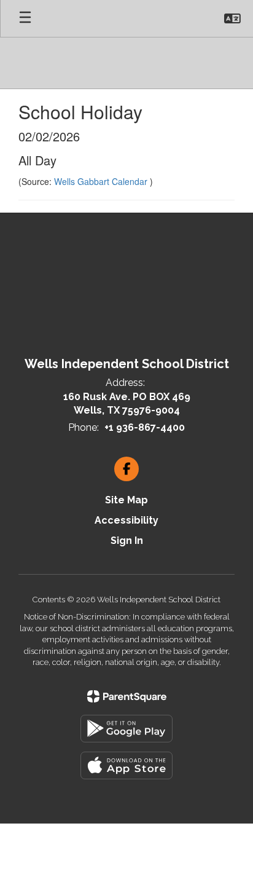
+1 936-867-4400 (144, 427)
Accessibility (126, 520)
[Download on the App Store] (126, 765)
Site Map (126, 500)
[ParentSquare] (126, 696)
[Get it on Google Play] (126, 728)
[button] (232, 18)
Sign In (127, 540)
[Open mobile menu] (25, 18)
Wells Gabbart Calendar (102, 181)
